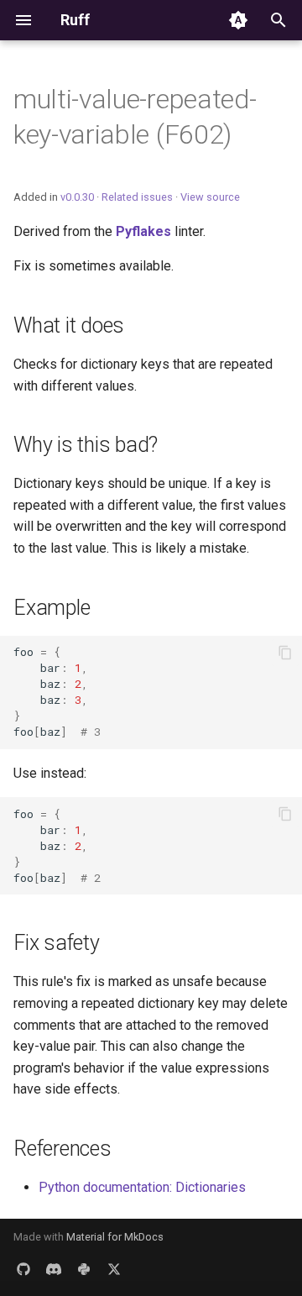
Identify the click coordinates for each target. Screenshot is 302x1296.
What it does (68, 325)
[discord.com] (53, 1269)
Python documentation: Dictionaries (142, 1187)
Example (51, 608)
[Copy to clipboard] (285, 653)
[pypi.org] (83, 1269)
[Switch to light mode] (238, 20)
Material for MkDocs (115, 1236)
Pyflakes (143, 231)
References (62, 1148)
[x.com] (114, 1269)
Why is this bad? (85, 445)
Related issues (137, 197)
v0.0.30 (77, 197)
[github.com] (23, 1269)
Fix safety (56, 943)
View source (210, 197)
